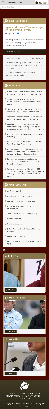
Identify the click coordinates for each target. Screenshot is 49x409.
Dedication (24, 398)
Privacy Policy (13, 396)
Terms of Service (28, 393)
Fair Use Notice (32, 396)
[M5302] (24, 250)
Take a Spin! (11, 290)
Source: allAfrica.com (12, 52)
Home (12, 393)
